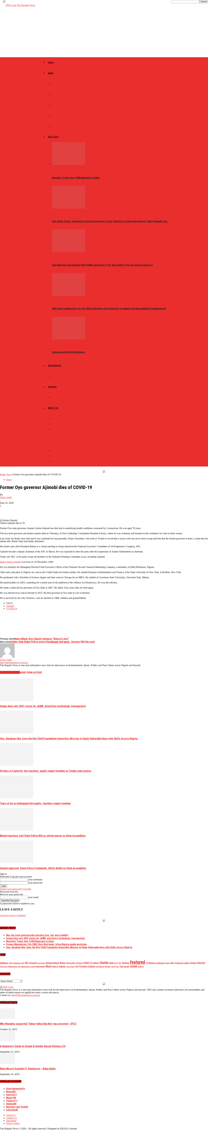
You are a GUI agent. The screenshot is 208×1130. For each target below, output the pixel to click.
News (50, 73)
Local (55, 105)
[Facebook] (5, 510)
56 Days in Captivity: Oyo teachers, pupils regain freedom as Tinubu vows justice (45, 770)
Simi (113, 967)
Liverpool (4, 966)
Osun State (70, 967)
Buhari (63, 963)
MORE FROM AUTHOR (31, 672)
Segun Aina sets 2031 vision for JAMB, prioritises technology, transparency (43, 706)
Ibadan (167, 963)
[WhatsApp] (38, 510)
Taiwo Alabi (6, 497)
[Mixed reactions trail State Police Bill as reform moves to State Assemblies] (16, 829)
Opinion (56, 397)
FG (147, 963)
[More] (49, 510)
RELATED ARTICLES (10, 672)
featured (137, 962)
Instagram (179, 963)
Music (55, 376)
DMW (111, 963)
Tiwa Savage (124, 966)
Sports (55, 126)
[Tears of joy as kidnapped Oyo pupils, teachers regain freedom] (16, 797)
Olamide (62, 966)
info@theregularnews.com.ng (25, 995)
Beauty (56, 963)
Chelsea (79, 963)
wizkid (133, 966)
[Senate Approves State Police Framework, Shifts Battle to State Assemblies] (16, 862)
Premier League (87, 966)
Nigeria (55, 966)
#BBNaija (4, 963)
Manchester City (14, 966)
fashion (125, 963)
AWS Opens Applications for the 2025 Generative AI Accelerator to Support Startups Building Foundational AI (109, 308)
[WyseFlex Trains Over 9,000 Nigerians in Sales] (68, 164)
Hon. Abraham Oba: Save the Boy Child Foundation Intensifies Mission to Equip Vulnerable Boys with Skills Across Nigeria (69, 738)
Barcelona (41, 963)
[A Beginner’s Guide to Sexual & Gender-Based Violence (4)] (7, 1040)
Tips (117, 966)
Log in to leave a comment (13, 915)
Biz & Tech (53, 136)
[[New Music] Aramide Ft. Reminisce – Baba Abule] (7, 1063)
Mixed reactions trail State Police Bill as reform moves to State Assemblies (43, 835)
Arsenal (33, 963)
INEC (172, 963)
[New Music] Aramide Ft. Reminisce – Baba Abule (28, 1068)
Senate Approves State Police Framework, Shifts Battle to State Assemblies (43, 868)
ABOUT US (53, 408)
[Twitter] (16, 510)
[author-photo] (7, 657)
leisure (193, 963)
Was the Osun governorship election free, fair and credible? (37, 935)
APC (27, 963)
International (59, 94)
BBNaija (49, 963)
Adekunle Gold (18, 963)
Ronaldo (108, 967)
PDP (77, 966)
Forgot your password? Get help (15, 889)
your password (35, 882)
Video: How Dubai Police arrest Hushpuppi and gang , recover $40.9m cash (53, 641)
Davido (104, 962)
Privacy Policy (59, 450)
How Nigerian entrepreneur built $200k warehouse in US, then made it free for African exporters (102, 265)
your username (35, 879)
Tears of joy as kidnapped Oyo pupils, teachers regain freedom (35, 803)
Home (51, 62)
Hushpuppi (160, 963)
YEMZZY (141, 966)
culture (96, 963)
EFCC (116, 963)
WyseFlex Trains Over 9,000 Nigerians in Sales (76, 177)
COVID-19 (11, 608)
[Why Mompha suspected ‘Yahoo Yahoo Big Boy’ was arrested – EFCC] (7, 1018)
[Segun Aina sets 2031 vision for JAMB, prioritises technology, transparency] (16, 700)
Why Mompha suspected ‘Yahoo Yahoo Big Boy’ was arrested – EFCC (38, 1023)
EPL (120, 963)
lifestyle (201, 963)
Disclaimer (57, 461)
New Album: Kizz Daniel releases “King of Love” (42, 638)
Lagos (186, 963)
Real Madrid (99, 967)
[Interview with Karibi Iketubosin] (68, 338)
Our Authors (58, 429)
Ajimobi (10, 606)
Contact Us (58, 440)
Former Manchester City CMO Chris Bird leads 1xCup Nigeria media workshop (46, 944)
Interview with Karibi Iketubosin (68, 352)
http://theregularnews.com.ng (14, 662)
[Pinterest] (27, 510)
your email (33, 897)
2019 (11, 963)
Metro (55, 115)
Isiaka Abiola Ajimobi (10, 562)
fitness (152, 963)
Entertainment (54, 365)
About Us (56, 418)
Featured (52, 386)
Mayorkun (40, 966)
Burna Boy (71, 963)
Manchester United (28, 967)
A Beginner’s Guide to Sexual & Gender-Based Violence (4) (32, 1046)
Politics (56, 84)
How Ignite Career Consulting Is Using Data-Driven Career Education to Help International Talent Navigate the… (110, 221)
